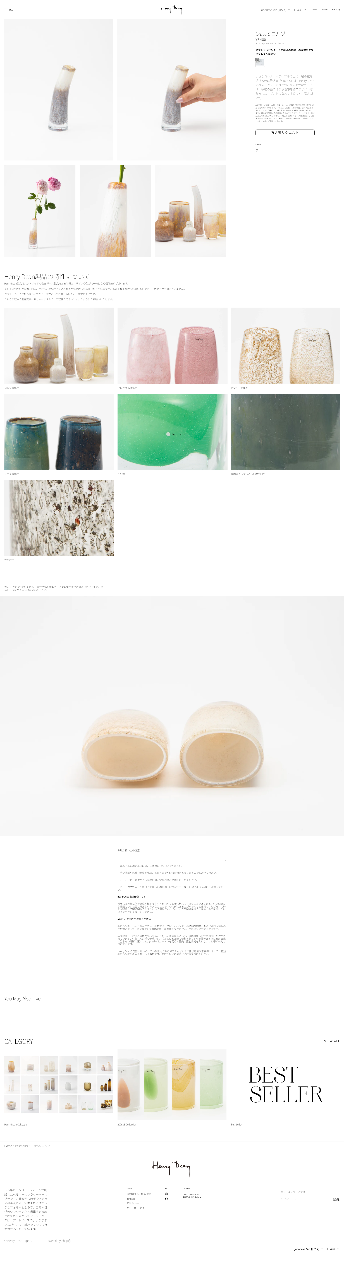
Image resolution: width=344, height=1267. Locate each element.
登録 (336, 1199)
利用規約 (131, 1198)
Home (8, 1146)
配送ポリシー (133, 1203)
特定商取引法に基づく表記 (139, 1194)
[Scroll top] (339, 1262)
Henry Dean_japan (19, 1240)
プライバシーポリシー (137, 1208)
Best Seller (21, 1146)
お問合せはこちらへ (192, 1197)
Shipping (259, 43)
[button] (314, 9)
